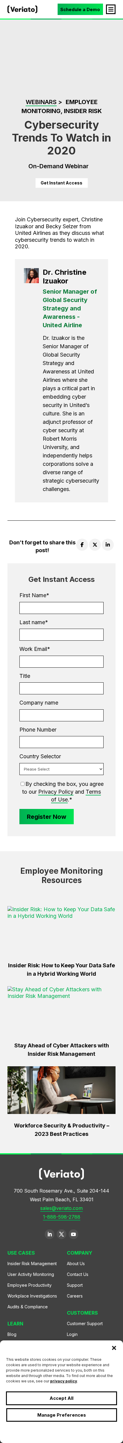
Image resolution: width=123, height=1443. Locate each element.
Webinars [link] (41, 102)
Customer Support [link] (85, 1323)
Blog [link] (11, 1334)
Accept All (61, 1398)
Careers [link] (75, 1295)
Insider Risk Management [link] (32, 1263)
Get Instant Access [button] (61, 182)
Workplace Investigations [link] (32, 1295)
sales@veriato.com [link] (61, 1208)
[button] (114, 1348)
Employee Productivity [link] (29, 1285)
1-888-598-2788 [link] (61, 1217)
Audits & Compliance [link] (27, 1306)
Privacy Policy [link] (55, 792)
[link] (22, 11)
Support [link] (75, 1285)
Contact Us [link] (77, 1274)
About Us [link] (76, 1263)
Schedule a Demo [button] (80, 9)
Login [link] (72, 1334)
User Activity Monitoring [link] (30, 1274)
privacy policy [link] (63, 1381)
